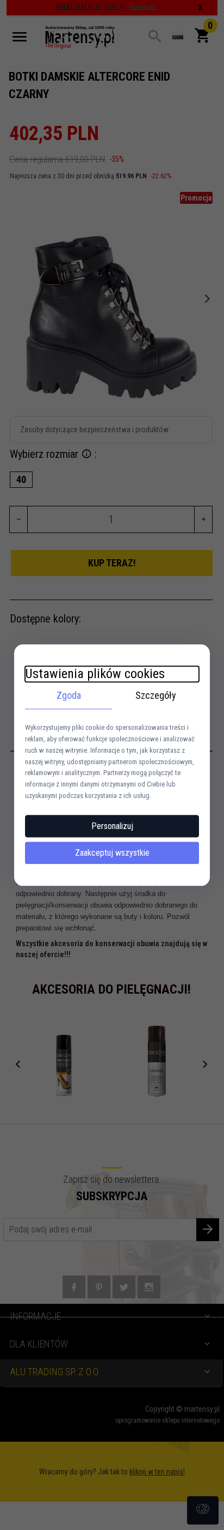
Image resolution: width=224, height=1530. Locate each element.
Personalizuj (112, 826)
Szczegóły (155, 695)
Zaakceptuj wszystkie (112, 853)
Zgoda (69, 695)
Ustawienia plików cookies (95, 673)
